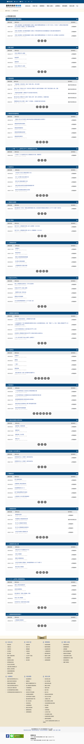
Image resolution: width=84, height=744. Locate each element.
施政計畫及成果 (47, 683)
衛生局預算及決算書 (48, 701)
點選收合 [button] (42, 638)
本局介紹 (34, 6)
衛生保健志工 (29, 690)
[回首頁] (13, 6)
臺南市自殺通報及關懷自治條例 (22, 189)
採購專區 (9, 657)
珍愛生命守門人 (13, 278)
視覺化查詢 (46, 687)
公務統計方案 (47, 698)
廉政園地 (28, 657)
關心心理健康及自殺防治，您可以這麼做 (24, 283)
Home (8, 10)
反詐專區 (9, 651)
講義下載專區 (66, 662)
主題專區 (57, 6)
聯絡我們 (17, 57)
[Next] (45, 40)
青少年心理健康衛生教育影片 (22, 527)
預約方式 (17, 438)
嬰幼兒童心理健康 (19, 566)
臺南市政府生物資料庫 (11, 681)
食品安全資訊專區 (11, 664)
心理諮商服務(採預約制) (15, 420)
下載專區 (11, 350)
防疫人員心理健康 (19, 597)
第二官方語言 (29, 701)
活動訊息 (9, 646)
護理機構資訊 (66, 646)
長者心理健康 (18, 554)
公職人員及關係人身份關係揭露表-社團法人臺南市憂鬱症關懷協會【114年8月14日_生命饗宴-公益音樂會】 (40, 35)
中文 (22, 1)
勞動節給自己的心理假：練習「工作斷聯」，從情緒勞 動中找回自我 (29, 101)
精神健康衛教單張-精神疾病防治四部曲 (24, 399)
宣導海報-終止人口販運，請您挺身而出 (24, 457)
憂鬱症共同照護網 (19, 296)
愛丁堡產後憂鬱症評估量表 (21, 492)
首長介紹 (28, 646)
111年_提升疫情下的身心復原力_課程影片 (24, 337)
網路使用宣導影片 (19, 136)
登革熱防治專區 (10, 660)
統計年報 (46, 690)
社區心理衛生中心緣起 (20, 66)
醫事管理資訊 (66, 644)
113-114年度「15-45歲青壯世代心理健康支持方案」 (23, 149)
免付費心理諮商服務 (20, 261)
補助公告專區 (47, 685)
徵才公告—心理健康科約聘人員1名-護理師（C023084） (28, 226)
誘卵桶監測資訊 (10, 662)
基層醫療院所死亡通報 (68, 657)
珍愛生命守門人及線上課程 (21, 288)
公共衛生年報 (47, 712)
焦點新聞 (11, 78)
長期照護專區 (29, 712)
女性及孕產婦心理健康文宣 (21, 531)
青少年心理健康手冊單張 (21, 523)
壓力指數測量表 (18, 479)
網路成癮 (17, 368)
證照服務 (65, 649)
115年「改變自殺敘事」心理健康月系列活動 (25, 319)
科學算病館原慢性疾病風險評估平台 (14, 692)
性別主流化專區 (47, 696)
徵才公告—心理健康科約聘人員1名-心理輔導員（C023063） (29, 230)
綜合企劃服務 (47, 657)
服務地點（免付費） (20, 434)
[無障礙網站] (17, 736)
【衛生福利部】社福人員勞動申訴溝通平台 (25, 372)
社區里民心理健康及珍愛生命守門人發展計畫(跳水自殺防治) (29, 333)
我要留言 (28, 681)
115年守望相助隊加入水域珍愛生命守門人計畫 (25, 329)
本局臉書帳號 (29, 705)
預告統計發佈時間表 (48, 694)
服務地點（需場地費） (20, 426)
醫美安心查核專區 (11, 668)
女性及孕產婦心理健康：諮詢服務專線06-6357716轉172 (28, 562)
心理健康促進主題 (13, 544)
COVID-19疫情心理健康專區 (16, 579)
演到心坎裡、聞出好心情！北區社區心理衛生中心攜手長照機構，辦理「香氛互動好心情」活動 (36, 88)
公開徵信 (46, 707)
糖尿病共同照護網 (67, 653)
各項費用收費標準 (29, 694)
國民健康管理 (47, 653)
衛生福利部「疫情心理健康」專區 (22, 593)
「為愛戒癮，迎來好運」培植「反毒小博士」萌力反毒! (27, 84)
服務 (59, 730)
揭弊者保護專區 (47, 718)
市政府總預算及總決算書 (49, 703)
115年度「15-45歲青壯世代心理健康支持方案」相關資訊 (28, 154)
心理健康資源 (12, 243)
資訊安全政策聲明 (44, 730)
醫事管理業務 (47, 646)
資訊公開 (71, 6)
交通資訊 (28, 651)
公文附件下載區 (29, 655)
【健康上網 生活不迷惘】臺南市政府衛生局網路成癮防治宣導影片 (30, 119)
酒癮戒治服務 (12, 202)
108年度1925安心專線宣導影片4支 (23, 172)
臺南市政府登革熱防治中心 (12, 679)
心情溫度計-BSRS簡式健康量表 (22, 496)
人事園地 (28, 653)
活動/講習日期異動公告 (12, 666)
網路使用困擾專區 (13, 113)
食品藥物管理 (47, 649)
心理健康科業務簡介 (19, 620)
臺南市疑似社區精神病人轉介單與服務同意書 (25, 403)
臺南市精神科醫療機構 (20, 407)
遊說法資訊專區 (29, 707)
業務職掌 (28, 649)
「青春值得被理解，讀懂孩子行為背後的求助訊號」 (26, 92)
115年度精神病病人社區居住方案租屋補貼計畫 (26, 390)
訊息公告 (27, 6)
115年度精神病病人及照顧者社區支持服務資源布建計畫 (28, 395)
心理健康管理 (47, 651)
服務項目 (17, 61)
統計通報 (46, 705)
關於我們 (11, 47)
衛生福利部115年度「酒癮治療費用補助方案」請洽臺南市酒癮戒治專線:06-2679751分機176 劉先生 (38, 208)
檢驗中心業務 (47, 655)
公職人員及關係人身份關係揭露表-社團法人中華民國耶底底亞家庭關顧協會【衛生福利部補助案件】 (38, 31)
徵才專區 (11, 220)
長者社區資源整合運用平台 (12, 685)
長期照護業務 (47, 660)
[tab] (42, 19)
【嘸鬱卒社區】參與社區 (20, 292)
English (16, 1)
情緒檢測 (11, 473)
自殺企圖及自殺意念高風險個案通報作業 (24, 185)
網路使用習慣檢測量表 (20, 123)
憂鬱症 (16, 360)
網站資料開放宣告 (35, 730)
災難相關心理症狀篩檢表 (20, 483)
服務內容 (17, 430)
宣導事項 (9, 649)
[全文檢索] (77, 6)
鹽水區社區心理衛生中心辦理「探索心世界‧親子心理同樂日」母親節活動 (31, 97)
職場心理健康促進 (19, 558)
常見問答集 (28, 703)
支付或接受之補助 (48, 714)
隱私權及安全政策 (27, 730)
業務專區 (42, 6)
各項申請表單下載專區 (30, 696)
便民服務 (64, 6)
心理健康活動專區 (13, 313)
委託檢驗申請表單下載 (30, 698)
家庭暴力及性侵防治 (14, 451)
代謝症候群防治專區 (67, 655)
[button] (42, 637)
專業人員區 (50, 6)
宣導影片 (17, 248)
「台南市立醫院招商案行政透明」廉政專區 (51, 721)
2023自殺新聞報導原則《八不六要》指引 (24, 300)
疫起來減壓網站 (18, 589)
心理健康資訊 (12, 509)
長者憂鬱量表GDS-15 (20, 488)
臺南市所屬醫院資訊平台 (31, 683)
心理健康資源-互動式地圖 (21, 265)
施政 (57, 730)
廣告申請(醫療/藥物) (67, 651)
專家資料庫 (17, 252)
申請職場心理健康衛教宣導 (21, 518)
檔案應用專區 (29, 709)
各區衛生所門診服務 (30, 692)
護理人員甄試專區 (11, 655)
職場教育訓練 (18, 514)
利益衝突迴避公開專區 (14, 19)
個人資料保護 (47, 681)
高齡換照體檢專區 (11, 671)
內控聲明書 (46, 709)
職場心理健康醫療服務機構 (21, 257)
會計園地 (28, 660)
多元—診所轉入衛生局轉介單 (22, 177)
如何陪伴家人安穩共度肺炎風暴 (22, 602)
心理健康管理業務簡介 (14, 614)
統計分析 (46, 692)
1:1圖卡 (16, 364)
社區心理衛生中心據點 (20, 53)
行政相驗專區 (29, 687)
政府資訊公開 (47, 679)
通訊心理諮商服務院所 (20, 585)
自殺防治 (11, 167)
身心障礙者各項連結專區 (31, 685)
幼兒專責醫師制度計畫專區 (12, 690)
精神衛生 (11, 385)
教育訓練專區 (66, 660)
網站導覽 (10, 1)
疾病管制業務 (47, 644)
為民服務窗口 (29, 679)
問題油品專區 (10, 673)
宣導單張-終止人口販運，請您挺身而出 (24, 461)
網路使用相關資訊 (19, 128)
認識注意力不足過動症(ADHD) (22, 549)
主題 (54, 730)
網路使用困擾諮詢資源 (20, 132)
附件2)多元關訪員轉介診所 (21, 181)
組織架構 (28, 644)
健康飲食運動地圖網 (11, 683)
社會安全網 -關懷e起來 (12, 687)
